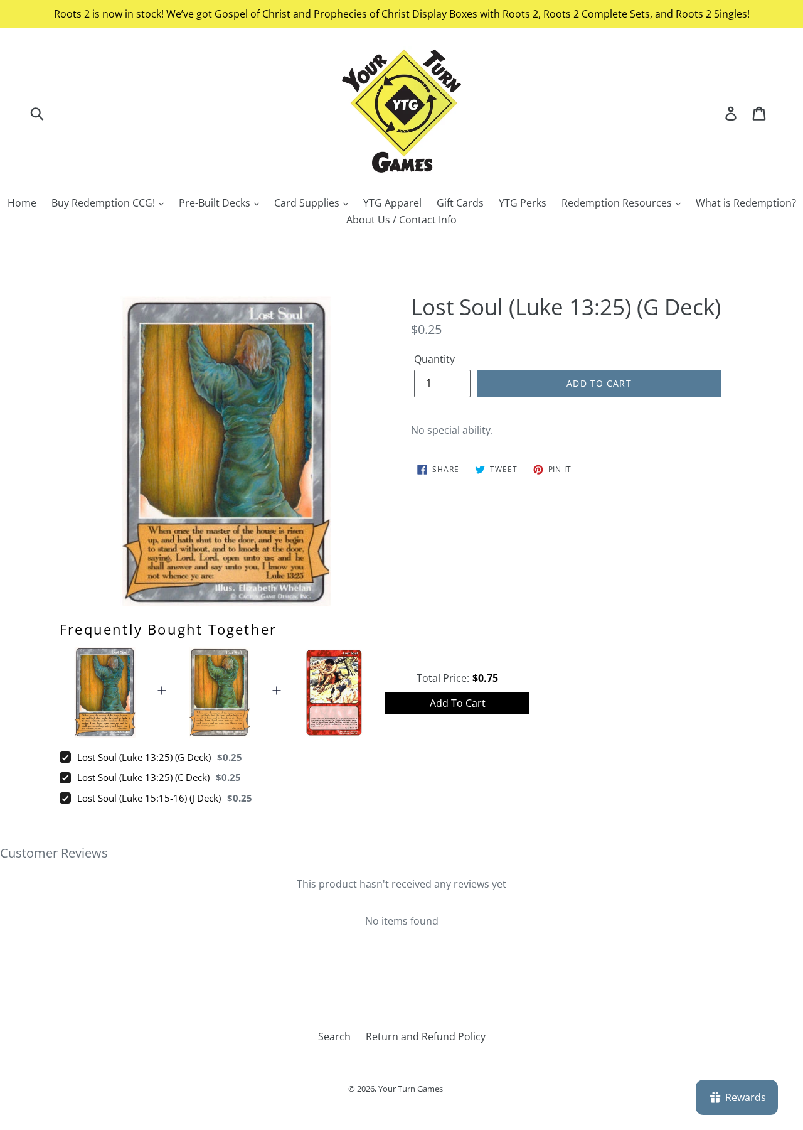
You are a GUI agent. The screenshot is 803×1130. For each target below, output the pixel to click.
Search (334, 1036)
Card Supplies (308, 203)
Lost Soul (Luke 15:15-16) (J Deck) (149, 798)
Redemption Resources (617, 203)
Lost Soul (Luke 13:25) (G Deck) (144, 757)
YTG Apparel (392, 203)
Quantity (434, 359)
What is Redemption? (746, 203)
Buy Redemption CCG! (104, 203)
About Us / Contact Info (401, 220)
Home (22, 203)
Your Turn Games (410, 1088)
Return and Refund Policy (426, 1036)
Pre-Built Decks (216, 203)
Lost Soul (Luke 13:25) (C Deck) (143, 777)
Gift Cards (460, 203)
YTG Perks (522, 203)
